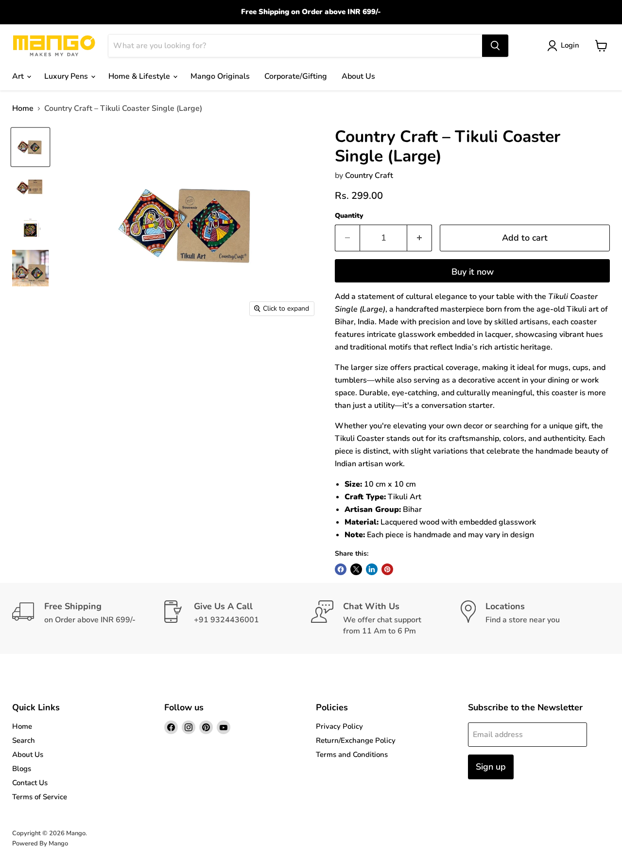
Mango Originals (220, 76)
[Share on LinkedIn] (372, 569)
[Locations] (535, 618)
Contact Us (30, 783)
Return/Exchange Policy (356, 740)
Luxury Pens (67, 76)
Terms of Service (39, 797)
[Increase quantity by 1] (419, 238)
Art (19, 76)
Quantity (349, 216)
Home (23, 108)
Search (23, 740)
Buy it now (472, 272)
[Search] (495, 46)
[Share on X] (356, 569)
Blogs (21, 768)
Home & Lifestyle (140, 76)
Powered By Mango (40, 843)
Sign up (491, 767)
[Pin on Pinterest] (387, 569)
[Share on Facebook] (340, 569)
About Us (358, 76)
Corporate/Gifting (295, 76)
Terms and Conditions (352, 754)
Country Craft (369, 175)
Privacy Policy (339, 726)
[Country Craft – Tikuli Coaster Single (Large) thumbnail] (30, 147)
